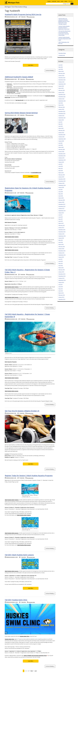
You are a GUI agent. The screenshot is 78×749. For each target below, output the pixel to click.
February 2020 (62, 149)
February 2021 (62, 130)
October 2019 (61, 157)
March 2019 (61, 172)
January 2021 (61, 132)
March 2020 (61, 147)
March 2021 (61, 128)
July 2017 (60, 214)
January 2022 (61, 109)
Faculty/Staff (54, 1)
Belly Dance (9, 86)
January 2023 (61, 92)
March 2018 (61, 198)
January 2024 (61, 75)
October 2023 (61, 82)
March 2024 (61, 71)
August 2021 (61, 119)
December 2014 (62, 274)
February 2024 (62, 73)
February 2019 (62, 174)
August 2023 (61, 86)
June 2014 (61, 286)
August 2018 (61, 187)
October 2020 (61, 136)
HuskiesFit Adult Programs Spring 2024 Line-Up (23, 14)
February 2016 (62, 246)
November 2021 (62, 113)
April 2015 (61, 265)
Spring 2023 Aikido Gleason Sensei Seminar (21, 113)
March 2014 (61, 293)
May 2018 (61, 193)
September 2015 (62, 255)
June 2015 (61, 261)
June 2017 (61, 217)
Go (72, 3)
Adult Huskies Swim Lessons (11, 297)
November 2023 (62, 79)
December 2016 (62, 229)
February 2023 (62, 90)
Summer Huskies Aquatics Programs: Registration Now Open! (64, 39)
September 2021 (62, 117)
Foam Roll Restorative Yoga (13, 89)
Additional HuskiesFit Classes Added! (19, 77)
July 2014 (60, 284)
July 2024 (60, 65)
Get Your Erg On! (19, 100)
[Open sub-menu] (72, 1)
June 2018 (61, 191)
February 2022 (62, 107)
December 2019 (62, 153)
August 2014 (61, 282)
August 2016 (61, 238)
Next (32, 670)
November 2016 (62, 231)
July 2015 (60, 259)
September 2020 (62, 138)
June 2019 (61, 166)
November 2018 (62, 181)
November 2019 (62, 155)
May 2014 (61, 288)
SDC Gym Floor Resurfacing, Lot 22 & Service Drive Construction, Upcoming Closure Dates (64, 33)
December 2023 (62, 77)
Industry (65, 1)
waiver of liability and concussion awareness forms (35, 655)
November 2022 (62, 96)
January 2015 (61, 271)
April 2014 (61, 290)
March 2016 (61, 244)
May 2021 (61, 124)
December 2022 (62, 94)
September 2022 (62, 100)
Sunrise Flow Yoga (11, 92)
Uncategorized (62, 55)
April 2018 (61, 196)
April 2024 (61, 69)
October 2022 (61, 98)
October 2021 (61, 115)
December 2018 (62, 179)
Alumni (58, 1)
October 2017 (61, 208)
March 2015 (61, 267)
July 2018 (60, 189)
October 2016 (61, 233)
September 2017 (62, 210)
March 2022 (61, 105)
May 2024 (61, 67)
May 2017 (61, 219)
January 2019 (61, 176)
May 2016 (61, 240)
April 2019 (61, 170)
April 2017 (61, 221)
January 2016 (61, 248)
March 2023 (61, 88)
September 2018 (62, 185)
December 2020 (62, 134)
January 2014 (61, 297)
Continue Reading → (50, 70)
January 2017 (61, 227)
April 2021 (61, 126)
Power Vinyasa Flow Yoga (13, 90)
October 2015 (61, 252)
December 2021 (62, 111)
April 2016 (61, 242)
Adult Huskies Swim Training (12, 286)
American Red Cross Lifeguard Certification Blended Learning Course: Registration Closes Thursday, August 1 (63, 21)
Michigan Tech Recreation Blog (16, 7)
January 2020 (61, 151)
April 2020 (61, 145)
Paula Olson (23, 16)
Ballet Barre (9, 84)
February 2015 (62, 269)
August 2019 (61, 162)
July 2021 (60, 122)
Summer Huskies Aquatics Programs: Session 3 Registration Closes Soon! (64, 28)
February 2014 (62, 295)
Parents (62, 1)
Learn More (30, 65)
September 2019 (62, 160)
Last (36, 670)
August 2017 (61, 212)
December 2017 (62, 204)
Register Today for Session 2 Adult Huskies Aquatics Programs (29, 475)
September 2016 (62, 236)
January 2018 (61, 202)
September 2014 (62, 280)
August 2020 (61, 141)
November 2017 (62, 206)
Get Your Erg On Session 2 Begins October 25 (22, 411)
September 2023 (62, 84)
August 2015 (61, 257)
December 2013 (62, 299)
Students (49, 1)
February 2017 (62, 225)
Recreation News (31, 16)
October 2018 (61, 183)
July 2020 (60, 143)
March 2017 (61, 223)
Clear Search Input (62, 4)
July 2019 (60, 164)
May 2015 (61, 263)
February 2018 (62, 200)
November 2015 (62, 250)
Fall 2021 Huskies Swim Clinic (16, 600)
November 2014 (62, 276)
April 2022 (61, 103)
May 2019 (61, 168)
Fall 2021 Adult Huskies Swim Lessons (19, 555)
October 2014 (61, 278)
